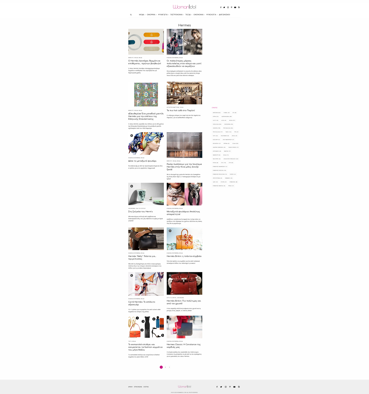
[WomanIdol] (184, 7)
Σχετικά (146, 387)
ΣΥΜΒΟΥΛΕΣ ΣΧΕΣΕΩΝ (219, 170)
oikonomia (228, 124)
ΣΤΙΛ (223, 162)
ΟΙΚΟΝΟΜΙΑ (131, 208)
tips (236, 132)
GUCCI (215, 120)
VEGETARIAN (225, 135)
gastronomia (226, 116)
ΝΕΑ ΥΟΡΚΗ (217, 159)
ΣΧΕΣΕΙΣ (233, 174)
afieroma (217, 112)
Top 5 (130, 341)
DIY (234, 112)
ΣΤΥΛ (231, 162)
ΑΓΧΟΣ (234, 135)
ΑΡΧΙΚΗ (130, 387)
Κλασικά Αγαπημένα (173, 57)
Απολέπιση (217, 143)
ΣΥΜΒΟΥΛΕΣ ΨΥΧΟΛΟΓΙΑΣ (220, 174)
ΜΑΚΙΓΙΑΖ (227, 151)
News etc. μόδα (133, 57)
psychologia (218, 132)
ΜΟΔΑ (140, 57)
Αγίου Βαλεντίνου (228, 139)
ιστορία (224, 182)
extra (216, 116)
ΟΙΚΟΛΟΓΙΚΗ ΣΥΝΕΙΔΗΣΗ (231, 159)
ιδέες (215, 182)
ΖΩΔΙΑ (235, 143)
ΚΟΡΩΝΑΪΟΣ (217, 151)
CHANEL (227, 112)
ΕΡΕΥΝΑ (226, 143)
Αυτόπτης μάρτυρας (173, 107)
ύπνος (231, 185)
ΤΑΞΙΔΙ (181, 107)
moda (232, 120)
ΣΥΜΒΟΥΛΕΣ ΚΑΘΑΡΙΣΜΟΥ (220, 166)
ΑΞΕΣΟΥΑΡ (216, 139)
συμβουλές (233, 182)
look (223, 120)
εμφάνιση (228, 178)
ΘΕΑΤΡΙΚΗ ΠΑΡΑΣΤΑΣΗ (219, 147)
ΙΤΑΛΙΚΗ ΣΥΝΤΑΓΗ (233, 147)
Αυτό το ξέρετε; (171, 297)
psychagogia (228, 128)
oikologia (217, 124)
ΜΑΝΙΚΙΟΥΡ (216, 155)
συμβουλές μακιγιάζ (219, 185)
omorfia (216, 128)
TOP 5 (215, 135)
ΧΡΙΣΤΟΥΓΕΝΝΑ (217, 178)
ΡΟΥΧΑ (215, 162)
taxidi (228, 132)
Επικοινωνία (138, 387)
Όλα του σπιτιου (141, 208)
